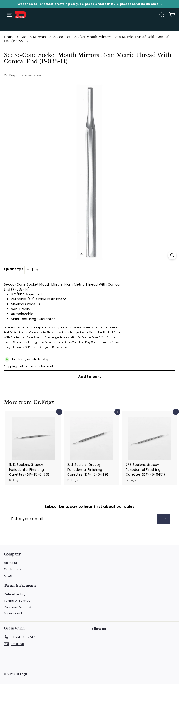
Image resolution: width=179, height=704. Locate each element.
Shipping (10, 366)
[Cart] (171, 15)
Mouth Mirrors (33, 37)
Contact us (12, 569)
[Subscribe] (163, 519)
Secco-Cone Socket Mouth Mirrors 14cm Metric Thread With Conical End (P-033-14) (86, 39)
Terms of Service (17, 600)
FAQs (8, 575)
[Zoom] (172, 255)
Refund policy (15, 594)
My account (13, 613)
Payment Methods (18, 607)
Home (9, 37)
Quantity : (13, 268)
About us (11, 562)
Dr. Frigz (10, 75)
